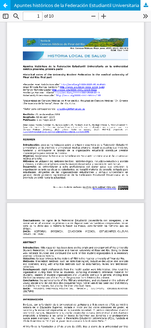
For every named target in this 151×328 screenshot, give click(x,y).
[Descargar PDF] (145, 5)
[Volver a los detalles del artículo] (5, 5)
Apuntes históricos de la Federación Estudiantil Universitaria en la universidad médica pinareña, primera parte (82, 5)
